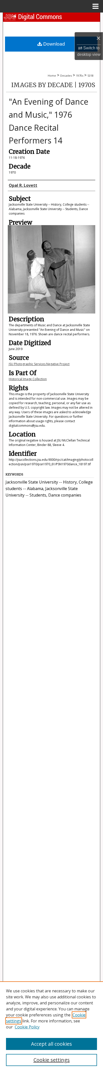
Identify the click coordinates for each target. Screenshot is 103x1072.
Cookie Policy (27, 1027)
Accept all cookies (51, 1043)
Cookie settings (52, 1059)
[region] (51, 1026)
